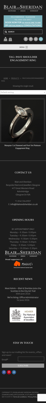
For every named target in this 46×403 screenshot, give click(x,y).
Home (6, 78)
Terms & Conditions (20, 397)
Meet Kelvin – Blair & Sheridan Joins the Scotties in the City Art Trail (23, 289)
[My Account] (5, 39)
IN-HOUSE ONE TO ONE (31, 23)
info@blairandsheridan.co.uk (24, 204)
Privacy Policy (32, 397)
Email (5, 359)
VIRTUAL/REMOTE (15, 25)
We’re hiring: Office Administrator (23, 297)
